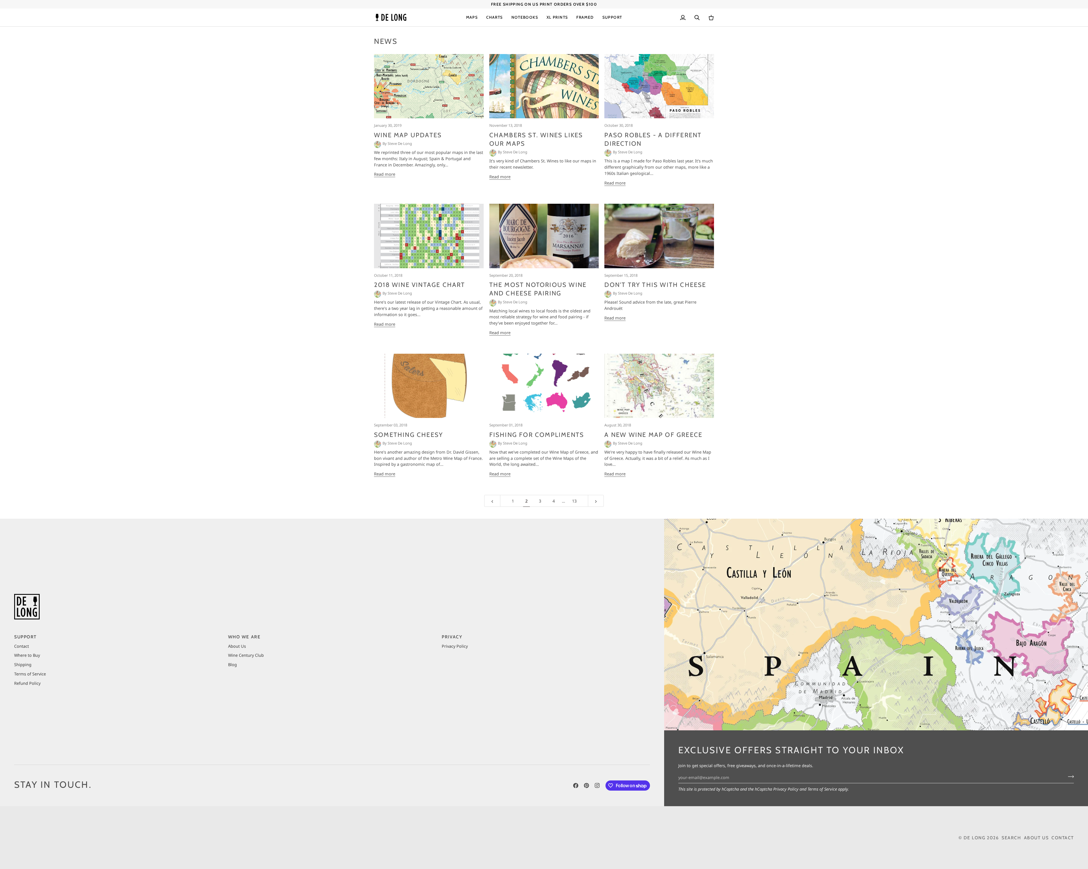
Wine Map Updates (408, 135)
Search (1011, 837)
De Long (974, 837)
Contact (21, 646)
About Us (237, 646)
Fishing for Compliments (536, 435)
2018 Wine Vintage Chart (419, 285)
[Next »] (596, 501)
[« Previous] (492, 501)
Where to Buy (27, 655)
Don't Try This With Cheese (655, 285)
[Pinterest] (586, 785)
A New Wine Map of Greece (653, 435)
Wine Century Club (246, 655)
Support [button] (25, 637)
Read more (384, 174)
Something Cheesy (408, 435)
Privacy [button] (452, 637)
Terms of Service (822, 789)
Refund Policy (27, 683)
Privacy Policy (785, 789)
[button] (472, 17)
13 (574, 501)
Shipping (22, 664)
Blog (232, 664)
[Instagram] (597, 785)
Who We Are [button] (244, 637)
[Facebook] (575, 785)
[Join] (1069, 776)
